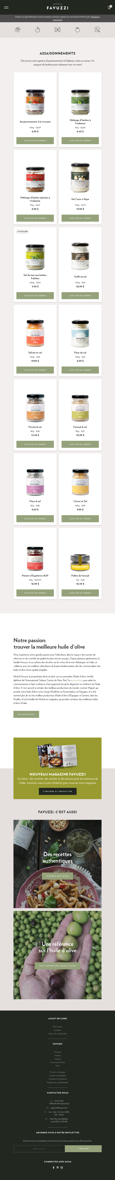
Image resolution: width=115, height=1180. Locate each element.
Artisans (58, 1059)
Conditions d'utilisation (58, 1079)
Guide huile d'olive (57, 1062)
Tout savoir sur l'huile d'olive (57, 966)
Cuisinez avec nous (57, 876)
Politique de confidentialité (57, 1083)
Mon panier (57, 1027)
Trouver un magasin (57, 1072)
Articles (58, 1056)
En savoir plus (26, 714)
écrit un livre (77, 680)
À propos (57, 1052)
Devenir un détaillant (58, 1076)
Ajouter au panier (35, 140)
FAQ (58, 1066)
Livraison (57, 1030)
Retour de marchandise (58, 1034)
